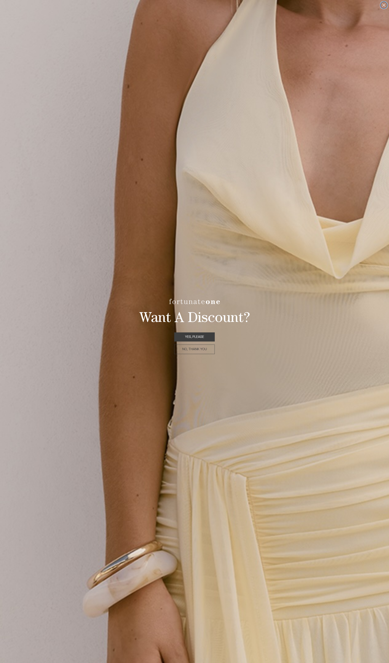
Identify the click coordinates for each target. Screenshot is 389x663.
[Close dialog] (383, 5)
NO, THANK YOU (194, 349)
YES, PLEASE (194, 337)
